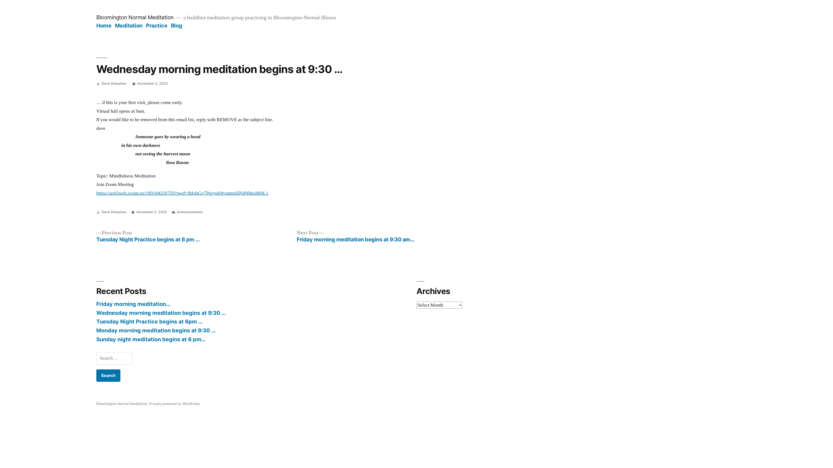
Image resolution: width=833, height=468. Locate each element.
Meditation (129, 25)
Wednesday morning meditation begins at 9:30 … (161, 313)
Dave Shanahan (114, 83)
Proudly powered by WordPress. (175, 404)
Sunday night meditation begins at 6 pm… (151, 339)
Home (103, 25)
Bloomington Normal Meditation (135, 17)
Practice (156, 25)
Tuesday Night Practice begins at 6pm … (149, 321)
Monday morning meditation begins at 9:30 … (156, 330)
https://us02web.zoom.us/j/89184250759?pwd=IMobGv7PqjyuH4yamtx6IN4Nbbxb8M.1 (182, 193)
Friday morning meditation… (133, 304)
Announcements (190, 212)
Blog (176, 25)
